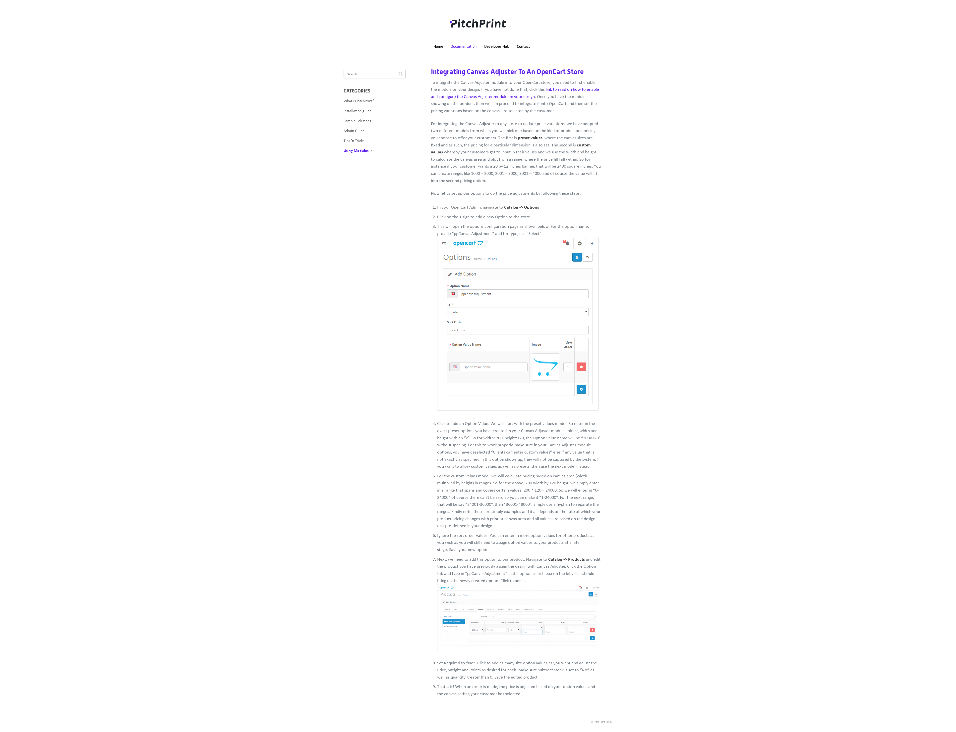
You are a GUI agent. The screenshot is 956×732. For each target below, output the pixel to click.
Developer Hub (496, 46)
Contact (523, 46)
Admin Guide (354, 130)
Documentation (464, 46)
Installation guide (357, 110)
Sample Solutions (357, 120)
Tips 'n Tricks (354, 140)
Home (438, 46)
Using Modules (356, 150)
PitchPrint (599, 722)
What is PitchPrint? (359, 100)
